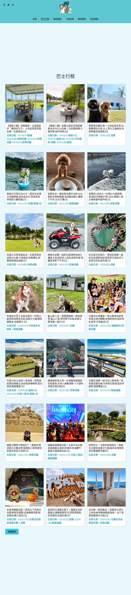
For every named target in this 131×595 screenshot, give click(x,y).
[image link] (65, 7)
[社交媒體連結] (4, 5)
